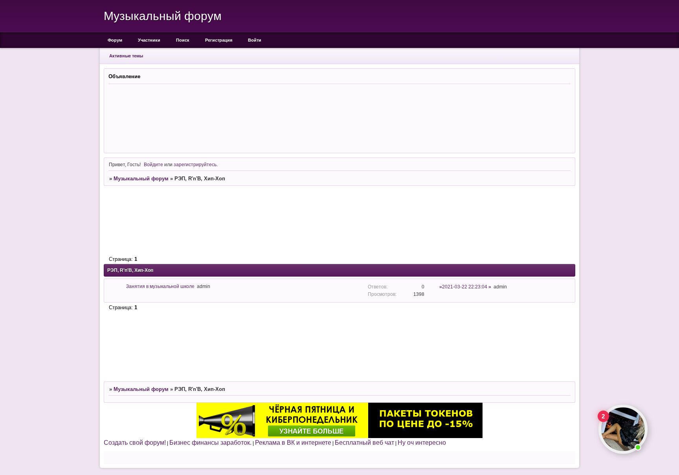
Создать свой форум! (135, 442)
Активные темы (126, 55)
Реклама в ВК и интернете (293, 442)
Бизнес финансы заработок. (210, 442)
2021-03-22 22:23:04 (464, 286)
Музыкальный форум (141, 179)
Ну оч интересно (422, 442)
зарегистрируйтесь (195, 164)
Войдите (153, 164)
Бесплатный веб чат (364, 442)
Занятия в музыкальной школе (160, 286)
